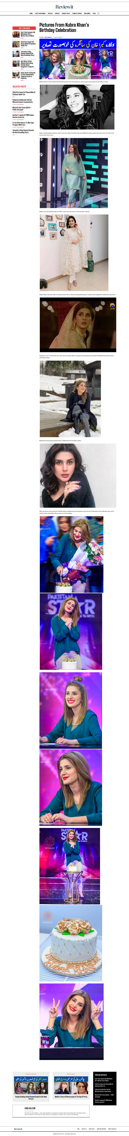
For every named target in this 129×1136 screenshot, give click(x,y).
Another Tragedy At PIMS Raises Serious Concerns (23, 116)
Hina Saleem (48, 37)
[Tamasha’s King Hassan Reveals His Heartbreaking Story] (16, 54)
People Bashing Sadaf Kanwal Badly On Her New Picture (31, 1098)
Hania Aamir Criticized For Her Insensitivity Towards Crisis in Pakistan (28, 75)
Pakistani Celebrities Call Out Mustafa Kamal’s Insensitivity (23, 101)
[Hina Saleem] (19, 1111)
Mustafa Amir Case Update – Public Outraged (22, 108)
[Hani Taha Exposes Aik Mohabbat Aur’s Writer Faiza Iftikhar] (16, 34)
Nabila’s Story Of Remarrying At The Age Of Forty (71, 1097)
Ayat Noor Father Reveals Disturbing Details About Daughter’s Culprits (27, 64)
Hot (22, 38)
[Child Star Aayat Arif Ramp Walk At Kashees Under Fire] (16, 44)
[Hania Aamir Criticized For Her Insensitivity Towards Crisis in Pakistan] (16, 75)
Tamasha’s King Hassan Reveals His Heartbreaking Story (27, 53)
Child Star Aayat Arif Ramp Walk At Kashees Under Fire (28, 43)
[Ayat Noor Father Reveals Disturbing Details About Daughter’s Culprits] (16, 63)
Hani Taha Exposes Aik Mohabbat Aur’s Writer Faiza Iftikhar (28, 34)
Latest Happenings (18, 104)
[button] (98, 13)
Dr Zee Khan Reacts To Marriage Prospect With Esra (23, 124)
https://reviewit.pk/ (29, 1111)
